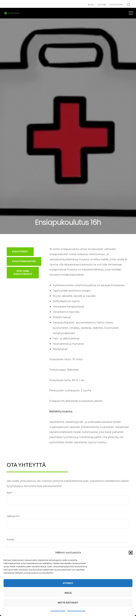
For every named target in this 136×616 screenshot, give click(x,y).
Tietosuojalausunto (76, 611)
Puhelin (10, 540)
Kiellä (68, 592)
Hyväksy (68, 583)
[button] (130, 552)
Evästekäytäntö (58, 611)
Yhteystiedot (116, 4)
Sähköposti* (13, 516)
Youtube (101, 4)
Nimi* (9, 493)
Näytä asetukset (68, 602)
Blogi (91, 4)
